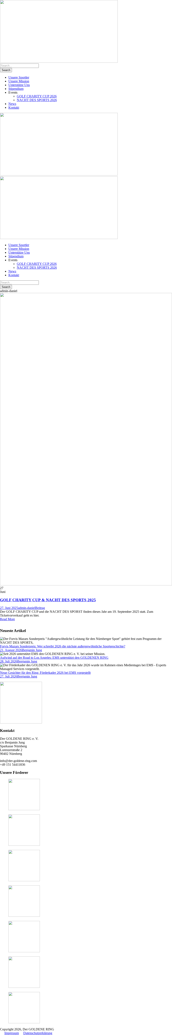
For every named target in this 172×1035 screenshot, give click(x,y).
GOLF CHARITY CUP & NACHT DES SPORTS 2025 (48, 600)
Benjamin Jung (32, 650)
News (12, 104)
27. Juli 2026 (8, 676)
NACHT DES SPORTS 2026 (37, 100)
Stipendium (15, 88)
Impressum (11, 1033)
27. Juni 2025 (9, 608)
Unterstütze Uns (19, 85)
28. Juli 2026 (8, 661)
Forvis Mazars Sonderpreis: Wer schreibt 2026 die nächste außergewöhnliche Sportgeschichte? (62, 646)
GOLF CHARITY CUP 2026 (37, 96)
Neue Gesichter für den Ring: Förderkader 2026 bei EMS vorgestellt (45, 672)
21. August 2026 (11, 650)
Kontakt (13, 107)
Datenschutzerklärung (37, 1033)
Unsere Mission (18, 81)
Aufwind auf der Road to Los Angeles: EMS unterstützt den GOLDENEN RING (54, 657)
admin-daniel (26, 608)
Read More (7, 619)
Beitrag (40, 608)
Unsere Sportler (18, 77)
